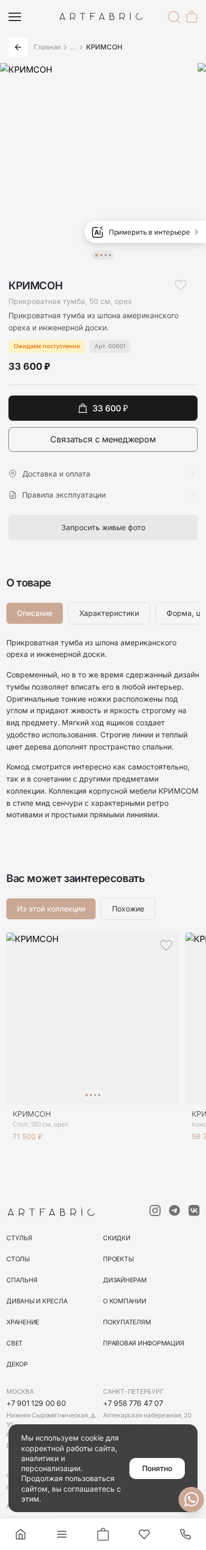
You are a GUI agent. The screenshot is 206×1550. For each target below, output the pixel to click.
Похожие (128, 908)
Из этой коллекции (51, 908)
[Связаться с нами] (191, 1499)
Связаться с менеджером (102, 439)
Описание (34, 613)
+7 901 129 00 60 (36, 1403)
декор (17, 1364)
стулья (19, 1238)
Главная (47, 47)
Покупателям (127, 1322)
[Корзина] (192, 17)
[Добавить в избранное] (180, 285)
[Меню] (14, 17)
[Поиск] (174, 17)
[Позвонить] (185, 1534)
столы (18, 1259)
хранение (22, 1322)
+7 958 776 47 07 (133, 1403)
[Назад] (17, 47)
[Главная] (20, 1534)
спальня (21, 1280)
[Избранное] (144, 1534)
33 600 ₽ (110, 408)
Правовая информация (143, 1343)
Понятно (157, 1468)
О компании (124, 1301)
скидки (116, 1238)
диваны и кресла (36, 1301)
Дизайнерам (125, 1280)
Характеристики (109, 613)
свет (14, 1343)
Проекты (118, 1259)
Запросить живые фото (103, 527)
